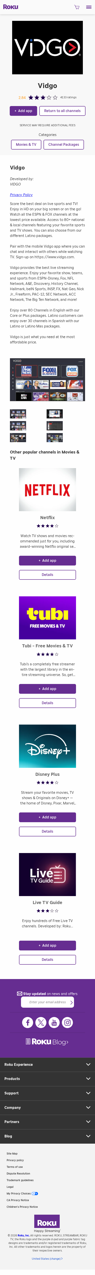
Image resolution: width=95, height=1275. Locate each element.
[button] (89, 7)
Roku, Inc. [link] (24, 1235)
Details (47, 575)
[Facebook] (27, 1022)
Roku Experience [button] (18, 1064)
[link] (47, 1041)
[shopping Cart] (77, 8)
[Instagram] (67, 1022)
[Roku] (9, 6)
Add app (23, 111)
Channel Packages (63, 144)
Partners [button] (11, 1122)
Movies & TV (26, 144)
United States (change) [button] (46, 1258)
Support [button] (11, 1093)
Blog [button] (8, 1136)
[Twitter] (40, 1022)
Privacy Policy (21, 195)
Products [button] (12, 1079)
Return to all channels (62, 111)
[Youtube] (54, 1022)
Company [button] (12, 1107)
